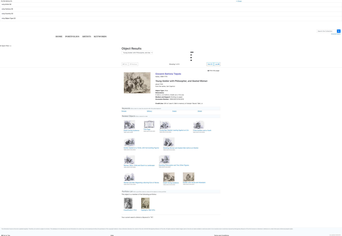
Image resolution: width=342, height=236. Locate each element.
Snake (174, 111)
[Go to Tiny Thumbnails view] (192, 52)
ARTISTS (86, 36)
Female (124, 111)
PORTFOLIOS (72, 36)
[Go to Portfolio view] (191, 57)
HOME (59, 36)
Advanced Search (336, 34)
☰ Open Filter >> (5, 46)
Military (149, 111)
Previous (134, 64)
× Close (238, 1)
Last (216, 64)
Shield (200, 111)
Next (209, 64)
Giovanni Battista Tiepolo (168, 74)
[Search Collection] (339, 31)
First (125, 64)
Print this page (214, 70)
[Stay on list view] (191, 60)
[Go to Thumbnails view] (191, 55)
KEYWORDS (100, 36)
